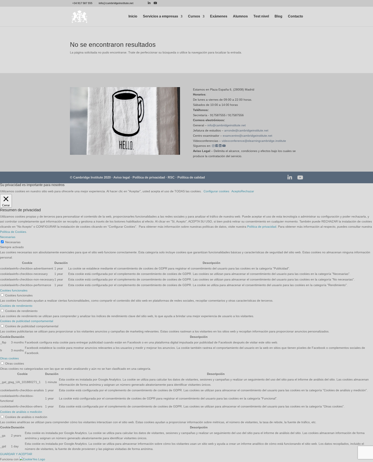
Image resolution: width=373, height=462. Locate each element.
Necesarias (13, 242)
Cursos (194, 16)
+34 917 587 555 (82, 3)
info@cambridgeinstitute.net (226, 125)
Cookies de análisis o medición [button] (21, 411)
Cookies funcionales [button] (13, 290)
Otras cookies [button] (9, 358)
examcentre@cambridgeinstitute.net (247, 135)
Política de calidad (191, 177)
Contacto (295, 16)
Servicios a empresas (160, 16)
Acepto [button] (236, 191)
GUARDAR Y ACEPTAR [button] (16, 454)
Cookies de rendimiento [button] (16, 305)
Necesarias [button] (7, 237)
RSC (171, 177)
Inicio (132, 16)
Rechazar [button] (247, 191)
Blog (278, 16)
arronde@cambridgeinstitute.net (246, 130)
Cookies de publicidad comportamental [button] (26, 321)
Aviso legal (121, 177)
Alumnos (240, 16)
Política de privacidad (149, 177)
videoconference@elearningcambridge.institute (254, 141)
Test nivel (261, 16)
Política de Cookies (13, 231)
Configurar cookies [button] (216, 191)
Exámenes (218, 16)
